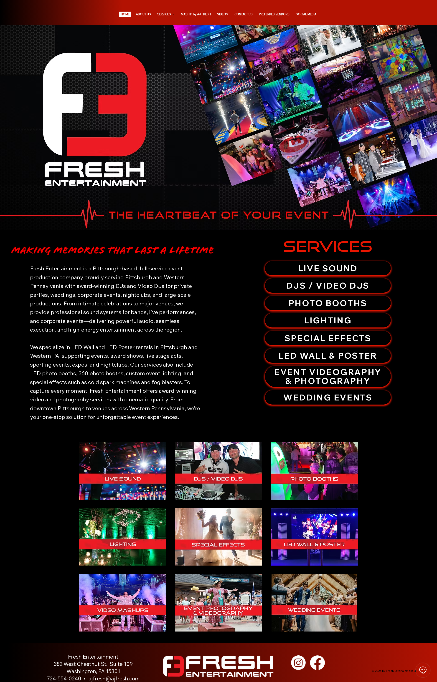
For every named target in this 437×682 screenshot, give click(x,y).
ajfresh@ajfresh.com (113, 678)
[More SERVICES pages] (173, 14)
